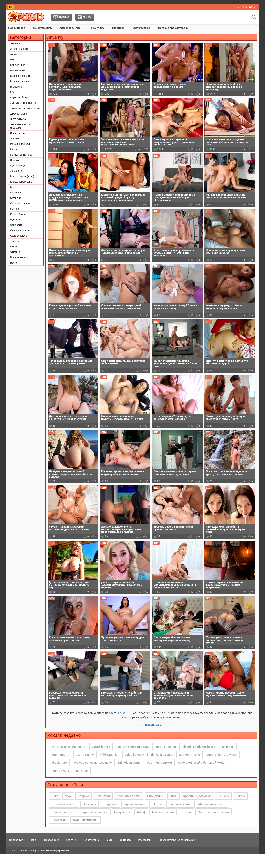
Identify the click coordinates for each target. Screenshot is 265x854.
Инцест (14, 149)
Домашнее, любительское (25, 108)
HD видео (118, 28)
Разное (14, 208)
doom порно (60, 754)
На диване (109, 804)
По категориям (42, 28)
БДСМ (14, 59)
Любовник (59, 820)
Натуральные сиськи (93, 812)
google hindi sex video (221, 754)
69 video (82, 770)
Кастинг (15, 160)
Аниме (14, 54)
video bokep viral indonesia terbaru (149, 754)
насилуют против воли (133, 746)
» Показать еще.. (151, 725)
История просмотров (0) (173, 28)
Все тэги (71, 840)
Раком (240, 796)
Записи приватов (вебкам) (20, 126)
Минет (14, 187)
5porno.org (30, 850)
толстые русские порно (68, 746)
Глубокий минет (135, 804)
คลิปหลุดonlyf (109, 754)
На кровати (122, 812)
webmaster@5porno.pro (57, 850)
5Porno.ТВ (123, 713)
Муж (68, 796)
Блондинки (155, 796)
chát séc (228, 746)
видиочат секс (189, 754)
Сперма (83, 796)
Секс (54, 796)
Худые (157, 804)
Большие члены (19, 81)
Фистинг (15, 251)
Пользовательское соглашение (176, 840)
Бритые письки (163, 812)
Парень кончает (180, 804)
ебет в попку (85, 754)
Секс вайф (16, 224)
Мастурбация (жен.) (22, 176)
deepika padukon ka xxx (199, 746)
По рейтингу (96, 28)
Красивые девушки (197, 796)
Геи (12, 92)
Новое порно (16, 28)
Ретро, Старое (18, 214)
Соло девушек (18, 235)
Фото (109, 840)
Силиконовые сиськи (213, 812)
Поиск (33, 840)
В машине (16, 86)
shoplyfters (59, 762)
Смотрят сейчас (70, 28)
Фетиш (14, 246)
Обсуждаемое (141, 28)
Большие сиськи (20, 75)
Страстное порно (63, 804)
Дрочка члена (18, 113)
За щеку (223, 796)
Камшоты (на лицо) (21, 154)
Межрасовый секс (21, 181)
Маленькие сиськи (211, 804)
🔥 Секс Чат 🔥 (246, 7)
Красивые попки (128, 796)
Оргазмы (89, 804)
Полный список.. (85, 820)
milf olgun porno (129, 762)
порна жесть (60, 770)
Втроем (185, 812)
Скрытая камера (20, 230)
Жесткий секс (18, 119)
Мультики (16, 197)
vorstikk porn (101, 746)
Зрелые (14, 138)
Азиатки (15, 43)
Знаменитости (18, 133)
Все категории (18, 257)
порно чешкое (166, 746)
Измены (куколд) (20, 143)
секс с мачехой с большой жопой (202, 762)
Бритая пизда (61, 812)
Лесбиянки (16, 170)
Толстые (15, 241)
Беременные (17, 65)
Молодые (15, 192)
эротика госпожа (159, 762)
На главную (16, 840)
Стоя (173, 796)
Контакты (125, 840)
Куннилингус (17, 165)
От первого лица (20, 203)
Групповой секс (19, 97)
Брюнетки (102, 796)
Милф (141, 812)
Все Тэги (15, 262)
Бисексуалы (17, 70)
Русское (15, 219)
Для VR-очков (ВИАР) (23, 102)
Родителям (144, 840)
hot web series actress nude (92, 762)
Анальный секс (19, 48)
